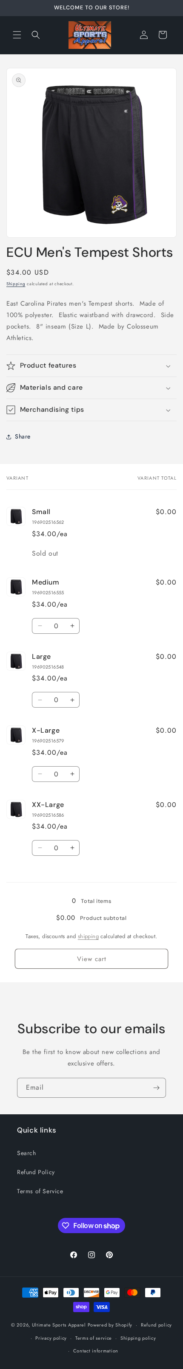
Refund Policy (36, 1172)
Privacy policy (51, 1338)
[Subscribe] (156, 1088)
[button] (17, 34)
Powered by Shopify (110, 1324)
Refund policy (156, 1324)
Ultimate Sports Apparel (59, 1324)
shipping (88, 936)
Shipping (16, 284)
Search (26, 1153)
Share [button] (23, 436)
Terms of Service (40, 1191)
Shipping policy (138, 1338)
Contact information (95, 1350)
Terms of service (93, 1338)
